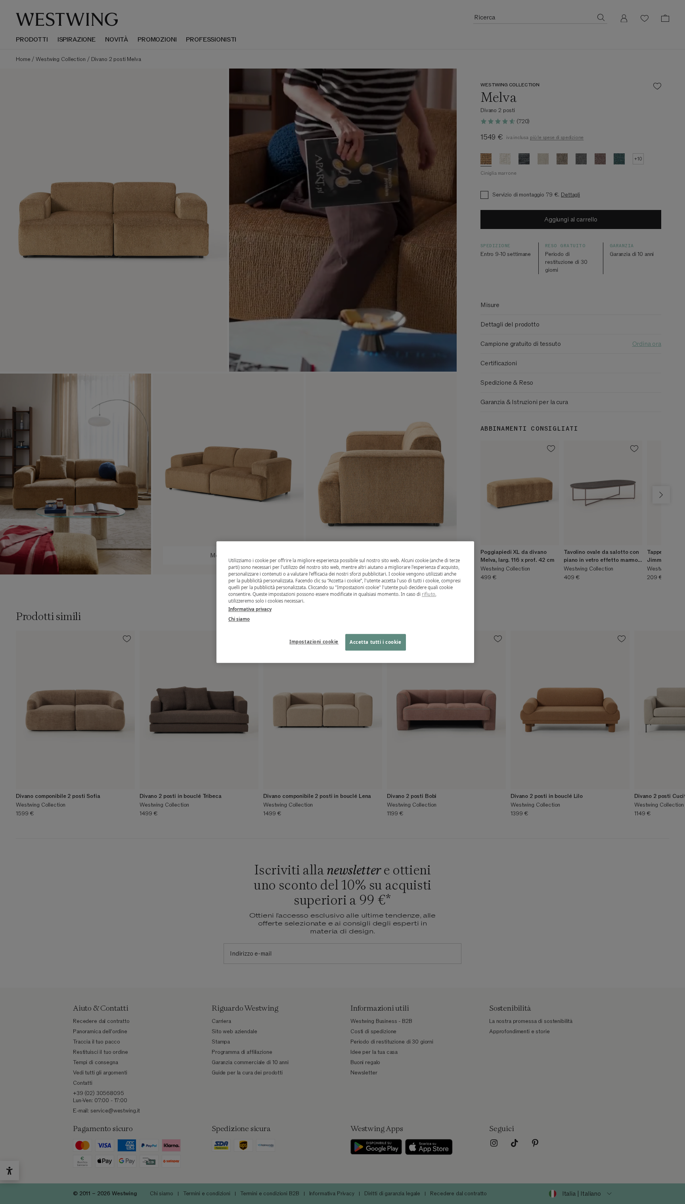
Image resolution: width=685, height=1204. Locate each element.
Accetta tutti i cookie (376, 642)
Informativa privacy (250, 609)
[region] (345, 602)
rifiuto (428, 594)
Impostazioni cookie (314, 642)
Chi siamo (239, 619)
